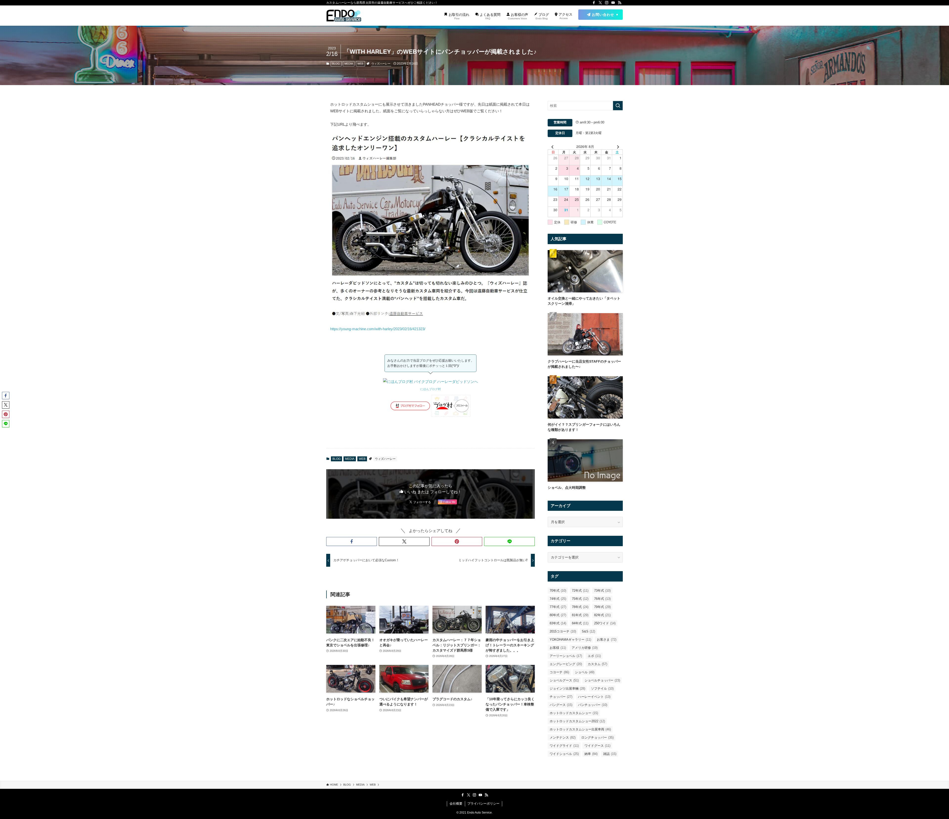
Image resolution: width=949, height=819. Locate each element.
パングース (561, 705)
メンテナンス (563, 737)
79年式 (602, 607)
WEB (360, 63)
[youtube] (613, 2)
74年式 (558, 599)
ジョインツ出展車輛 (567, 688)
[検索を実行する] (618, 105)
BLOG (336, 63)
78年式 (580, 607)
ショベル (584, 672)
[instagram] (607, 2)
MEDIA (349, 63)
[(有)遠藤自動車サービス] (343, 15)
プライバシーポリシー (483, 803)
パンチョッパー (592, 705)
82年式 (602, 615)
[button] (351, 541)
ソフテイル (602, 688)
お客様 (558, 648)
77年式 (558, 607)
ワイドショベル (564, 754)
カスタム (597, 664)
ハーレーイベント (594, 697)
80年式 (558, 615)
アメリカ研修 (585, 648)
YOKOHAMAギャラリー (570, 639)
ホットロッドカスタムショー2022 (577, 721)
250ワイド (605, 623)
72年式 (580, 590)
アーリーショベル (566, 656)
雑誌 (609, 754)
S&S (588, 631)
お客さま (606, 639)
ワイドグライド (564, 746)
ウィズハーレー (380, 63)
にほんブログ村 (430, 389)
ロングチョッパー (597, 737)
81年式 (580, 615)
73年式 (602, 590)
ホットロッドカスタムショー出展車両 (580, 729)
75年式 (580, 599)
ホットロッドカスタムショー (574, 713)
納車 (591, 754)
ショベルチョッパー (602, 680)
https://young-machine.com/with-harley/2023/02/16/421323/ (377, 329)
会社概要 (456, 803)
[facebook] (594, 2)
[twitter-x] (600, 2)
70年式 (558, 590)
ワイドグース (597, 746)
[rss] (619, 2)
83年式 (558, 623)
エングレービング (566, 664)
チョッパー (561, 697)
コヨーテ (559, 672)
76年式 (602, 599)
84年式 (580, 623)
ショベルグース (564, 680)
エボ (594, 656)
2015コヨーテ (563, 631)
